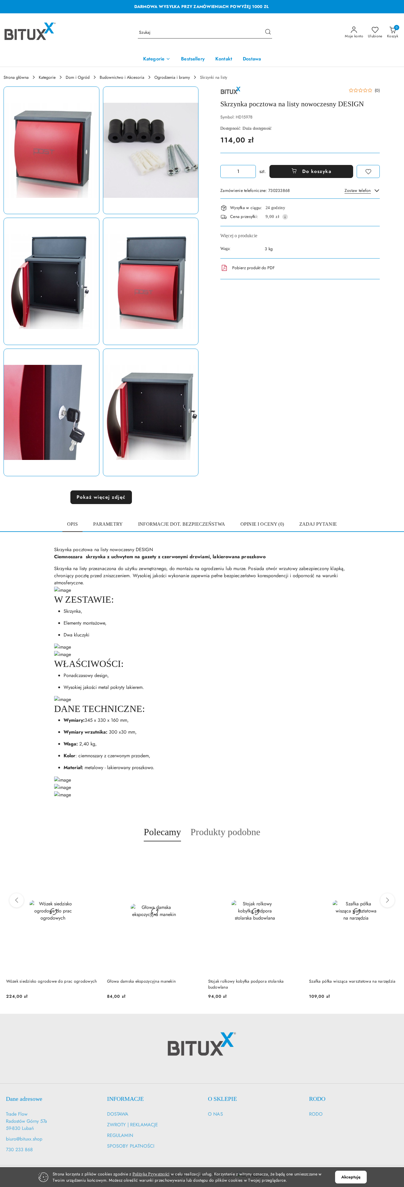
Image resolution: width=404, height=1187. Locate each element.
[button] (51, 150)
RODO (316, 1114)
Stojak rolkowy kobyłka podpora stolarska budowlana (243, 984)
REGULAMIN (120, 1135)
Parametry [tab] (108, 524)
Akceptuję (351, 1177)
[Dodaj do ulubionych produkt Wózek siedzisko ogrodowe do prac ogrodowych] (90, 855)
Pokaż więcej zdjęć (101, 497)
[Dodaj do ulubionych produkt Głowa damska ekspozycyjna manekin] (191, 855)
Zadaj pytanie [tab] (318, 524)
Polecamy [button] (162, 832)
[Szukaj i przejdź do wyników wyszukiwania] (268, 32)
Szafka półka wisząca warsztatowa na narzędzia (350, 981)
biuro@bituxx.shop (24, 1138)
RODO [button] (317, 1098)
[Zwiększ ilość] (251, 171)
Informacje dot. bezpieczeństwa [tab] (181, 524)
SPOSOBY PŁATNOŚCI (131, 1146)
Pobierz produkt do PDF (253, 268)
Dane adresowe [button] (24, 1098)
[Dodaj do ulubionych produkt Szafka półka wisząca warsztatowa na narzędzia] (393, 855)
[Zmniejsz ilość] (225, 171)
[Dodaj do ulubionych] (368, 171)
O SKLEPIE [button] (222, 1098)
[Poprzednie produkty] (16, 900)
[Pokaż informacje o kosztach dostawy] (285, 217)
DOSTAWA (118, 1114)
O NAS (215, 1114)
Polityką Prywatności (151, 1174)
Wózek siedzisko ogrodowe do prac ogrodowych (49, 981)
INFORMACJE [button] (125, 1098)
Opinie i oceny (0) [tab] (262, 524)
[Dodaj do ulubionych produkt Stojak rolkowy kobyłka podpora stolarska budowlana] (292, 855)
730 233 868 (19, 1149)
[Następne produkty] (387, 900)
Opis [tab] (72, 524)
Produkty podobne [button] (225, 832)
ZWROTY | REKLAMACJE (132, 1124)
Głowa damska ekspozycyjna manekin (139, 981)
